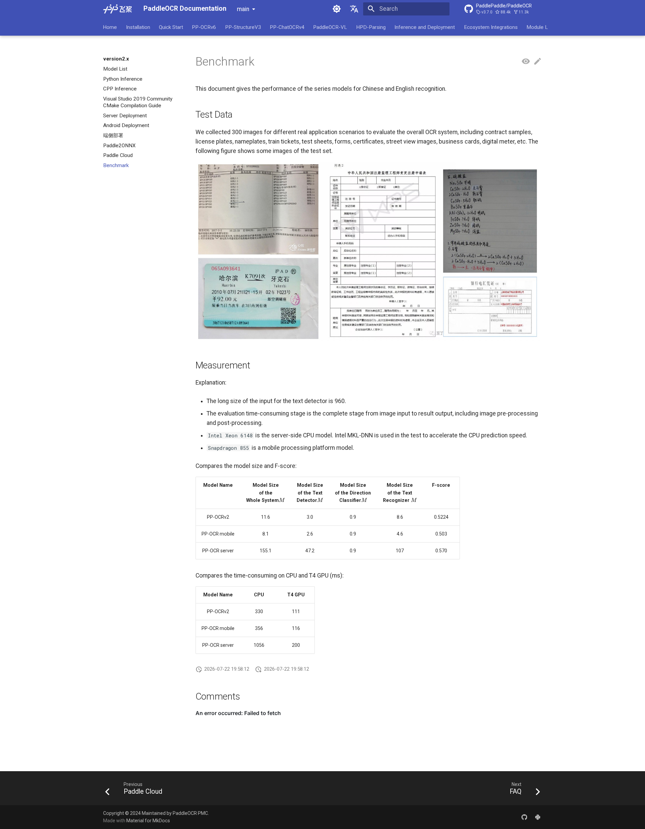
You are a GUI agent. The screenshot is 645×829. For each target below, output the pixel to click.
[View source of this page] (525, 61)
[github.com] (524, 817)
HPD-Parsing (371, 27)
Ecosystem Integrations (491, 27)
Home (110, 27)
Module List (539, 27)
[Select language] (354, 8)
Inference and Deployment (425, 27)
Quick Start (171, 27)
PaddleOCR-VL (330, 27)
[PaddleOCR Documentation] (117, 8)
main (243, 9)
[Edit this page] (537, 61)
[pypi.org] (538, 817)
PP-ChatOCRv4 (287, 27)
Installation (138, 27)
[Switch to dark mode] (336, 8)
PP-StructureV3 (243, 27)
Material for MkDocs (148, 820)
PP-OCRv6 (204, 27)
